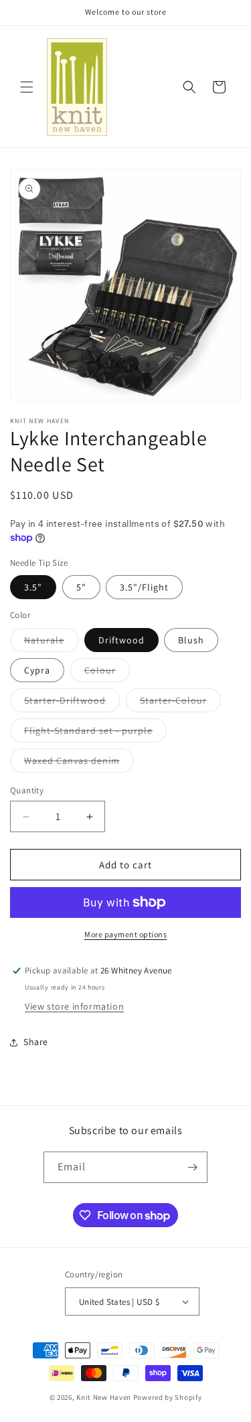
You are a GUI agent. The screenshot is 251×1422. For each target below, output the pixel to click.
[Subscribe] (192, 1167)
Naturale (51, 642)
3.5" (33, 587)
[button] (26, 87)
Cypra (37, 670)
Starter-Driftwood (72, 703)
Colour (107, 672)
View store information (74, 1006)
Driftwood (121, 640)
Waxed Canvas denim (79, 763)
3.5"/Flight (144, 587)
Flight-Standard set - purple (95, 733)
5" (81, 587)
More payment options (125, 934)
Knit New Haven (103, 1397)
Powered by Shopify (167, 1397)
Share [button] (35, 1042)
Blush (191, 640)
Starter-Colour (180, 703)
